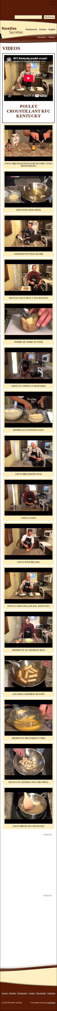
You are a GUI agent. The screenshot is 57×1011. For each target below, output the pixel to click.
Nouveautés (41, 993)
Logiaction (51, 1003)
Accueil (5, 993)
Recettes (42, 37)
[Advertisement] (28, 865)
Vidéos (52, 37)
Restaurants (31, 29)
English (52, 29)
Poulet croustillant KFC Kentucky (28, 111)
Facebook (51, 993)
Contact (42, 29)
